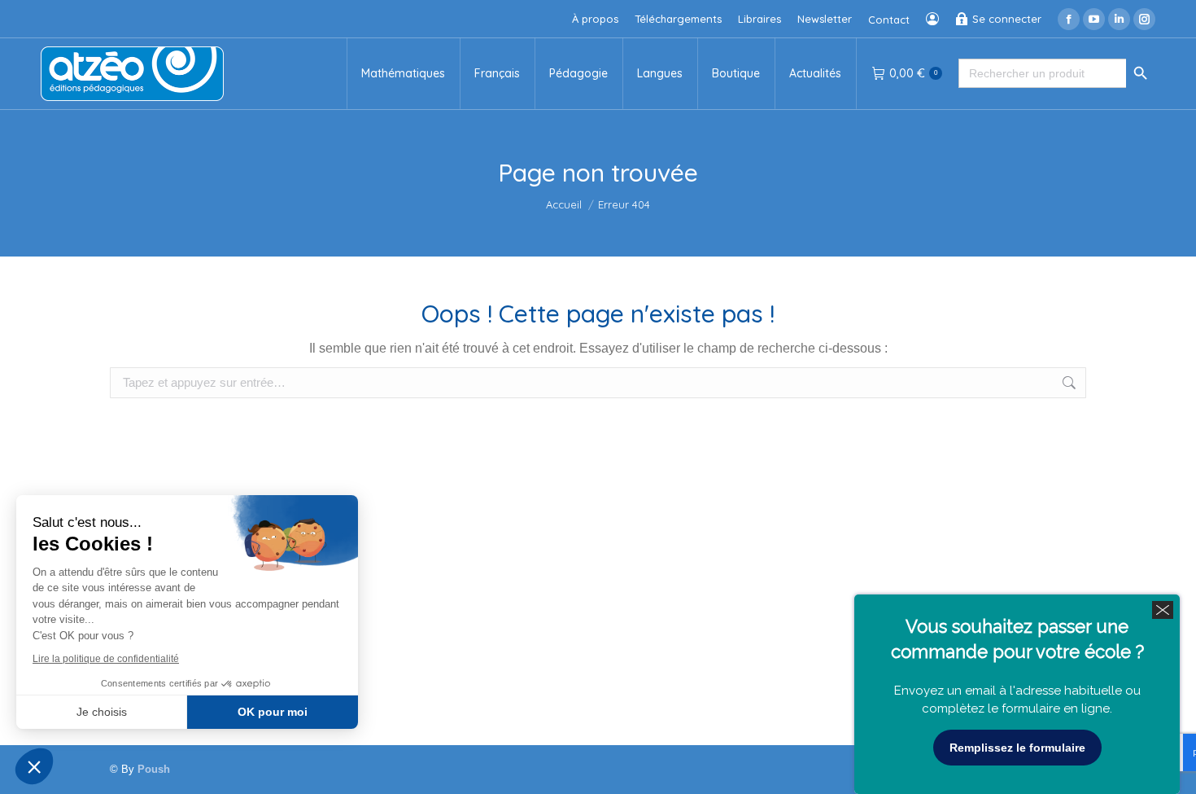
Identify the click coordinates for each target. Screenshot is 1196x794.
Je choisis (101, 711)
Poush (153, 769)
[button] (34, 766)
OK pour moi (273, 711)
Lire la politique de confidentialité (106, 659)
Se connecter (1006, 18)
